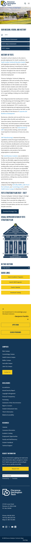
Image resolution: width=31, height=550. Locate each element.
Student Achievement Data (9, 409)
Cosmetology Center (18, 187)
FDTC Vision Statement (9, 44)
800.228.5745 (11, 518)
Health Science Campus (7, 189)
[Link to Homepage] (12, 3)
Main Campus (6, 351)
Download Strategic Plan (10, 211)
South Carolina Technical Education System (13, 62)
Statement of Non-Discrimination (11, 403)
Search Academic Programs (15, 277)
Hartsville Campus (7, 363)
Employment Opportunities (9, 436)
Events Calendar (15, 287)
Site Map (25, 540)
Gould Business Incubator (11, 156)
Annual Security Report (8, 390)
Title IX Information (7, 412)
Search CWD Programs (15, 282)
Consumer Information (8, 430)
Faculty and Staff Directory (9, 439)
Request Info (15, 469)
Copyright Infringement (8, 394)
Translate (14, 478)
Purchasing (5, 400)
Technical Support (7, 446)
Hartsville (15, 185)
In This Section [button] (6, 268)
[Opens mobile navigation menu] (28, 3)
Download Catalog (15, 293)
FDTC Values (6, 48)
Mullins (20, 185)
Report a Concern (7, 406)
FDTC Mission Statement (9, 39)
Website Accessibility (8, 415)
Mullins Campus (6, 360)
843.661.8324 (11, 516)
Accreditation (6, 387)
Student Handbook (7, 442)
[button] (25, 3)
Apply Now (15, 325)
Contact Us (7, 372)
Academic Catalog (7, 433)
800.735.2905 (11, 520)
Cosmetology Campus (8, 354)
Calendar (4, 427)
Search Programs (15, 332)
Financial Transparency (8, 397)
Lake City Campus (7, 366)
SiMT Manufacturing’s (7, 138)
